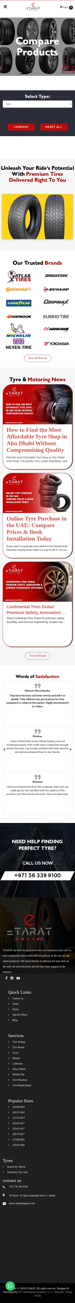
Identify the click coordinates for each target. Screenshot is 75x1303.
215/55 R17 (18, 1118)
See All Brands (37, 358)
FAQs (38, 1295)
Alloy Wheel (18, 1069)
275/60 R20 (18, 1139)
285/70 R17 (18, 1134)
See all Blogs (37, 655)
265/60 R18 (18, 1107)
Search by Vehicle (15, 1166)
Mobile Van (18, 1074)
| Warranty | (59, 1292)
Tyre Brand (18, 1047)
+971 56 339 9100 (37, 876)
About (15, 1004)
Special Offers (19, 1014)
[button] (4, 749)
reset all (53, 127)
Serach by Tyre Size (17, 1172)
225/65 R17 (18, 1128)
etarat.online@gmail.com (22, 1203)
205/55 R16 (18, 1112)
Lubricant (17, 1063)
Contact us (17, 998)
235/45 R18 (18, 1145)
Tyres (15, 1052)
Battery (16, 1058)
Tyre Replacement (21, 1085)
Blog (14, 1020)
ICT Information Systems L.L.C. (35, 1292)
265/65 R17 (18, 1123)
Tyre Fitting (18, 1042)
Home (15, 1009)
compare (21, 127)
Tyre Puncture (19, 1080)
